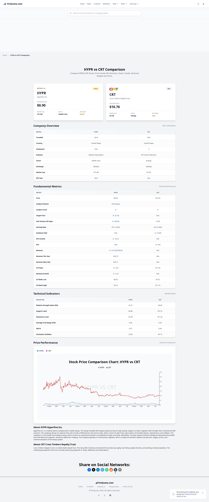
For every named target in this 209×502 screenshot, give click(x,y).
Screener (97, 4)
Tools (114, 4)
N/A (153, 116)
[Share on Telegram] (102, 470)
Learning (133, 4)
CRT (112, 94)
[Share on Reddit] (111, 470)
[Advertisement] (104, 35)
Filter (123, 4)
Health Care (62, 114)
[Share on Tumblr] (115, 470)
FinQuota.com (106, 482)
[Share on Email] (120, 470)
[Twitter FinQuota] (104, 495)
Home (82, 4)
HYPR (41, 93)
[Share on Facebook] (89, 470)
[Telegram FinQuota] (110, 495)
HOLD (82, 114)
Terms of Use (127, 487)
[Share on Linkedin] (98, 470)
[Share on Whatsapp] (107, 470)
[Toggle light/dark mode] (198, 4)
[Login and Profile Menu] (203, 4)
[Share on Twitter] (93, 470)
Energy (133, 116)
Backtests (106, 4)
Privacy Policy (114, 487)
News (89, 4)
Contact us (101, 487)
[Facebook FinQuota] (99, 495)
